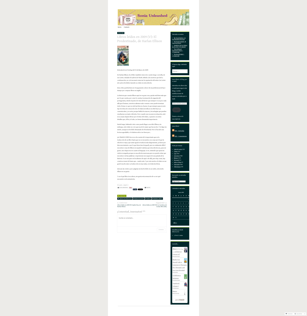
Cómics (176, 151)
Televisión (177, 164)
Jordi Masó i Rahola (177, 280)
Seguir (176, 110)
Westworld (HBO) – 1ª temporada (178, 55)
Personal (176, 160)
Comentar (161, 229)
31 (176, 217)
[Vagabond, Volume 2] (185, 286)
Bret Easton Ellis (176, 293)
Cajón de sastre (178, 149)
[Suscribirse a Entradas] (173, 131)
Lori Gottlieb (176, 272)
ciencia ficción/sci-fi (125, 198)
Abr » (175, 223)
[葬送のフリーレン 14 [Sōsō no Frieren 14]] (185, 252)
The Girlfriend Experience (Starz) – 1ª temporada (177, 50)
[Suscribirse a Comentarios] (173, 136)
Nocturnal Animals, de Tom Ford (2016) (179, 42)
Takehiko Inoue (176, 288)
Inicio (119, 27)
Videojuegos (177, 167)
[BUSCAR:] (180, 71)
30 (173, 217)
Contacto (126, 27)
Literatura (122, 196)
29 (188, 214)
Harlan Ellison (139, 198)
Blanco (175, 291)
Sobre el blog (177, 162)
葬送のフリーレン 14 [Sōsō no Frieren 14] (178, 251)
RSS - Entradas (179, 131)
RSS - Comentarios (181, 136)
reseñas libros (158, 198)
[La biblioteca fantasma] (185, 279)
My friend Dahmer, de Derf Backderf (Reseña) (179, 38)
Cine (175, 153)
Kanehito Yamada (177, 256)
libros (148, 198)
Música (176, 158)
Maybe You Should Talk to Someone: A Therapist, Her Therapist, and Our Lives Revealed (180, 265)
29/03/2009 (121, 33)
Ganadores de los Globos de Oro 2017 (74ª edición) (179, 46)
